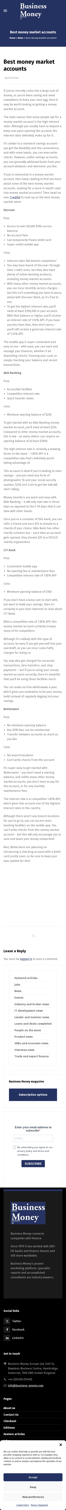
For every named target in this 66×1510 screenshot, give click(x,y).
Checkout (10, 1421)
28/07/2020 (11, 78)
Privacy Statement (39, 1505)
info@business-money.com (25, 1385)
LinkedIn (18, 1338)
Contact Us (11, 1414)
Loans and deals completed (33, 1023)
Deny (33, 1487)
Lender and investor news (31, 1017)
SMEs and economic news (31, 1043)
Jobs (17, 984)
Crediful (15, 197)
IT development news (28, 1010)
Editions (9, 1427)
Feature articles (14, 1434)
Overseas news (24, 1050)
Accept (33, 1477)
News (20, 38)
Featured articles (25, 978)
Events (18, 997)
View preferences (33, 1497)
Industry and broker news (31, 1004)
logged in (26, 959)
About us (9, 1408)
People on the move (27, 1030)
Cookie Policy (22, 1505)
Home (12, 38)
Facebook (18, 1329)
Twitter (16, 1321)
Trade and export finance (31, 1056)
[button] (60, 1445)
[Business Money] (33, 11)
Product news (23, 1036)
